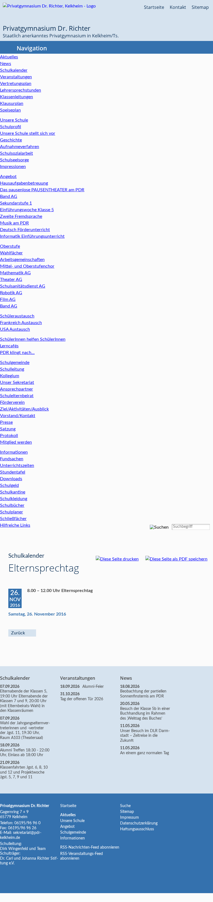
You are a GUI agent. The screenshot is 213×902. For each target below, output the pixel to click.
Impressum (129, 818)
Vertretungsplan (15, 83)
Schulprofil (10, 127)
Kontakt (178, 7)
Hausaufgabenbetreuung (24, 183)
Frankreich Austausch (21, 323)
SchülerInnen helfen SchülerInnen (32, 339)
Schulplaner (11, 512)
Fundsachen (11, 459)
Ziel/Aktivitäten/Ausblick (24, 409)
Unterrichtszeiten (17, 465)
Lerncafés (9, 346)
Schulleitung (12, 369)
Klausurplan (11, 103)
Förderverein (12, 402)
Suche (125, 806)
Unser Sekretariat (17, 382)
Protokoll (9, 435)
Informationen (14, 452)
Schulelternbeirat (17, 396)
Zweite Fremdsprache (21, 216)
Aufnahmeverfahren (19, 146)
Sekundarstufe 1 (16, 203)
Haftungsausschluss (137, 829)
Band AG (8, 196)
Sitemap (200, 7)
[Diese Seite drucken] (120, 559)
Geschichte (11, 140)
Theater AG (11, 279)
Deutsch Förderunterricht (25, 230)
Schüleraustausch (17, 316)
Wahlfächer (11, 253)
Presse (6, 422)
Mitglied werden (16, 442)
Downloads (11, 479)
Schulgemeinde (14, 362)
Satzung (8, 429)
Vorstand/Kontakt (17, 415)
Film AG (8, 299)
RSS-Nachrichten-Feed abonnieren (89, 847)
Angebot (8, 176)
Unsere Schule (14, 120)
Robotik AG (11, 293)
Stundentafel (12, 472)
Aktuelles (9, 57)
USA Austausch (15, 329)
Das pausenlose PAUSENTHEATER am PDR (42, 190)
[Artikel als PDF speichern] (179, 559)
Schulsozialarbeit (16, 153)
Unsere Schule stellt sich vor (27, 133)
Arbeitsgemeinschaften (22, 259)
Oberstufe (10, 246)
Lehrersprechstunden (20, 90)
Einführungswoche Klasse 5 (27, 210)
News (5, 63)
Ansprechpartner (16, 389)
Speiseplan (10, 110)
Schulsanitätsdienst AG (22, 286)
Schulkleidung (13, 499)
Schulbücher (12, 505)
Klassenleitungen (16, 97)
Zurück (18, 633)
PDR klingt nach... (17, 352)
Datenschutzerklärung (139, 823)
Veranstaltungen (16, 77)
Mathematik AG (15, 273)
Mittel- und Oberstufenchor (27, 266)
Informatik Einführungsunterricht (32, 236)
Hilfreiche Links (15, 525)
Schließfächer (13, 518)
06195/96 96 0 (27, 823)
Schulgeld (9, 485)
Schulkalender (13, 70)
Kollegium (9, 376)
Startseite (154, 7)
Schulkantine (12, 492)
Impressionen (13, 166)
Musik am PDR (14, 223)
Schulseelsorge (14, 160)
